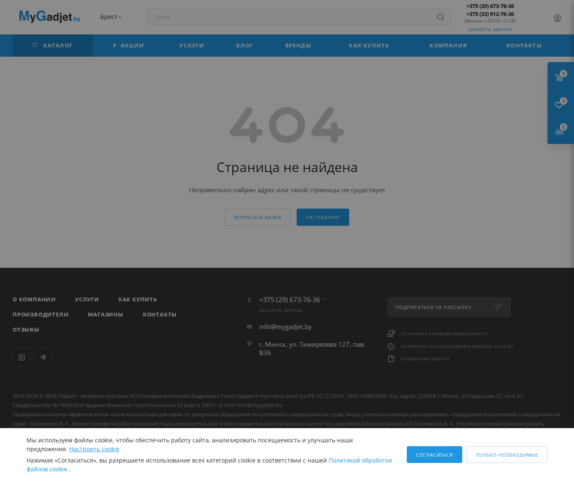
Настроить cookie (94, 449)
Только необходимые (507, 455)
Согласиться (434, 455)
